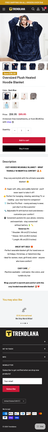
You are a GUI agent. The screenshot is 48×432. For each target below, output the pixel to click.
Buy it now (24, 148)
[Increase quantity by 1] (28, 130)
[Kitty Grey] (15, 105)
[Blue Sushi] (6, 105)
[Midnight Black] (15, 96)
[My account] (38, 9)
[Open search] (33, 9)
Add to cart (24, 140)
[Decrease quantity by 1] (14, 130)
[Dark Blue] (6, 96)
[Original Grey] (33, 96)
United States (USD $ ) (12, 401)
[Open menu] (4, 9)
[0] (43, 9)
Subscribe (11, 389)
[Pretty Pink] (24, 96)
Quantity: (6, 129)
